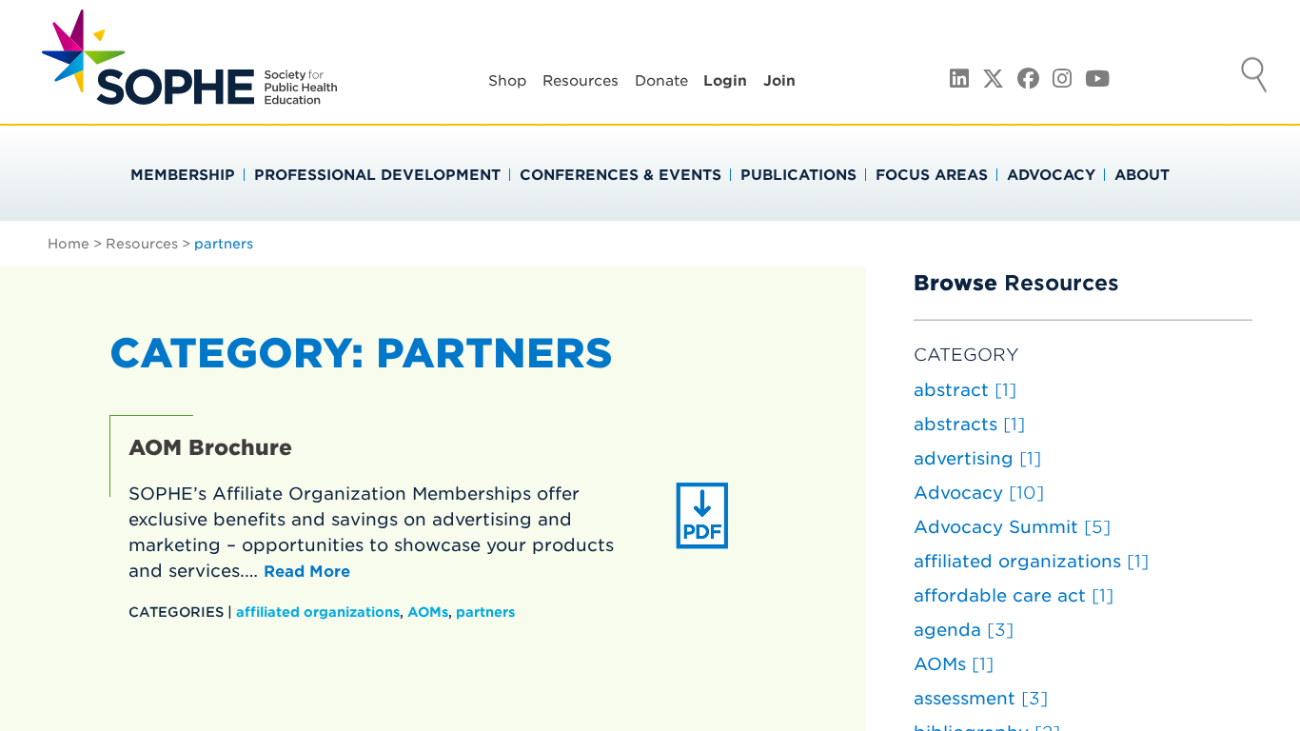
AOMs (427, 612)
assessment (981, 698)
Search (1254, 77)
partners (485, 612)
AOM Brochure (210, 447)
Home (68, 243)
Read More (307, 572)
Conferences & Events (620, 175)
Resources (580, 80)
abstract (965, 390)
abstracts (969, 424)
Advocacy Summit (1012, 527)
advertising (977, 458)
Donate (661, 80)
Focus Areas (932, 175)
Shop (507, 80)
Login (725, 80)
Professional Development (377, 175)
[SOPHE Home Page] (189, 95)
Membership (182, 175)
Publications (798, 175)
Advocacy (1051, 175)
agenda (964, 630)
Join (779, 80)
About (1142, 175)
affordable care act (1013, 595)
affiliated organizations (318, 612)
